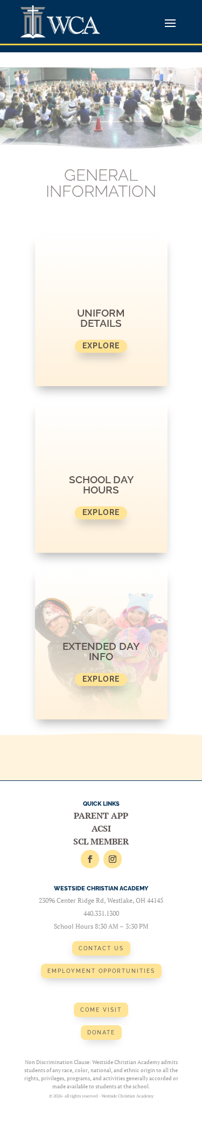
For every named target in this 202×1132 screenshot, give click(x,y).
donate (101, 1032)
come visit (101, 1010)
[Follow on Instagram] (112, 859)
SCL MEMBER (101, 841)
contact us (101, 948)
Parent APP (101, 815)
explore (101, 345)
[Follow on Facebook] (90, 859)
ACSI (101, 828)
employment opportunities (101, 971)
